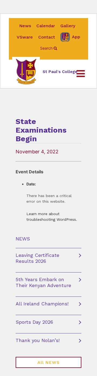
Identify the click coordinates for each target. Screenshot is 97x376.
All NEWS (48, 362)
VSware (25, 37)
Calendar (45, 25)
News (25, 25)
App (76, 36)
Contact (46, 37)
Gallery (67, 25)
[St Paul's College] (26, 72)
